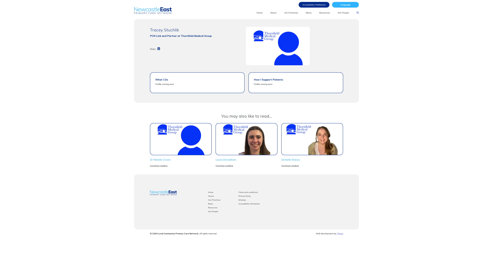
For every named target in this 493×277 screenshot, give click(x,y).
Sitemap (242, 200)
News (309, 12)
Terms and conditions (248, 192)
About (273, 12)
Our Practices (291, 12)
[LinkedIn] (158, 49)
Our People (343, 12)
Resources (324, 12)
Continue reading (158, 165)
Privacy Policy (244, 196)
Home (260, 12)
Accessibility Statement (249, 204)
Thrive (340, 233)
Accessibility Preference (314, 4)
